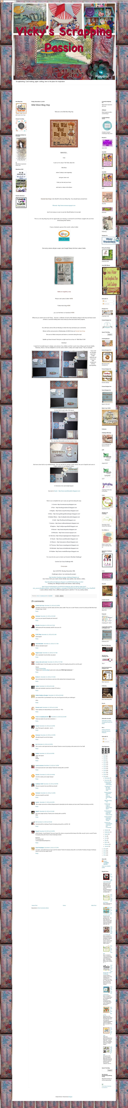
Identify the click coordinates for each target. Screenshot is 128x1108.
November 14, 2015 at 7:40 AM (48, 677)
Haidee (37, 686)
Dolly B (37, 811)
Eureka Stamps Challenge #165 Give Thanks (108, 818)
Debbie (37, 753)
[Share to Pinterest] (63, 596)
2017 (104, 772)
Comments (106, 304)
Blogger (70, 1096)
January (107, 846)
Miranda (38, 625)
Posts (105, 301)
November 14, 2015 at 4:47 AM (47, 625)
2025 (104, 756)
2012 (104, 853)
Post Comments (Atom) (43, 908)
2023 (104, 760)
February (107, 844)
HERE (71, 298)
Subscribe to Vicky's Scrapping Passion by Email (107, 722)
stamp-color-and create (41, 662)
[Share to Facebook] (61, 596)
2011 (104, 855)
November (107, 780)
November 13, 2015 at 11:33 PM (52, 605)
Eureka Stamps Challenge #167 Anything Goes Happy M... (108, 795)
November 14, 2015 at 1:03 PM (48, 735)
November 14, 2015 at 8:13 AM (47, 686)
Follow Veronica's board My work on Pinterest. (106, 731)
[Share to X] (59, 596)
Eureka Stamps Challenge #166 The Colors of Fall (108, 812)
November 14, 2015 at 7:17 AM (51, 643)
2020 (104, 766)
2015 (104, 776)
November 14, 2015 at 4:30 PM (45, 744)
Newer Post (34, 905)
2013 (104, 851)
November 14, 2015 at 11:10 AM (50, 707)
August (106, 834)
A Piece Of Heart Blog (41, 668)
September (107, 832)
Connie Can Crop (46, 199)
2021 (104, 764)
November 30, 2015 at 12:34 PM (47, 831)
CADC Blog (38, 634)
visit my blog (46, 670)
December (107, 778)
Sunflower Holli (39, 784)
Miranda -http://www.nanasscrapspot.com (64, 205)
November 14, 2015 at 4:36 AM (48, 616)
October (107, 830)
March (106, 842)
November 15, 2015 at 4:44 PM (47, 774)
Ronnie (37, 726)
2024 (104, 758)
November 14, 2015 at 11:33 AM (58, 716)
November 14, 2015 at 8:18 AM (56, 695)
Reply (37, 611)
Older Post (93, 905)
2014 (104, 848)
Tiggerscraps (39, 652)
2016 (104, 774)
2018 (104, 770)
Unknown (38, 616)
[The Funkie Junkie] (110, 425)
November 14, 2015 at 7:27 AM (50, 652)
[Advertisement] (64, 892)
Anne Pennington (40, 847)
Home (64, 905)
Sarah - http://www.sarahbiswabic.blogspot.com (67, 491)
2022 (104, 762)
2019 (104, 768)
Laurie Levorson (40, 765)
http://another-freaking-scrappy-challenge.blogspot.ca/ (64, 577)
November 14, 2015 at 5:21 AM (49, 634)
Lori (36, 744)
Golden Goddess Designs (42, 695)
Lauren (37, 802)
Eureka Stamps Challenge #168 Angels (108, 783)
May (106, 840)
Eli (36, 822)
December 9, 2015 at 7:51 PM (51, 847)
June (106, 838)
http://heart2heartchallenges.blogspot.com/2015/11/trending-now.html (64, 582)
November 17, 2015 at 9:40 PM (47, 802)
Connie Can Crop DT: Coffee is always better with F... (108, 806)
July (106, 836)
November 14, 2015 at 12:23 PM (47, 726)
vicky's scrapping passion (42, 716)
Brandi (37, 831)
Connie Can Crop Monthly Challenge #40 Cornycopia (108, 825)
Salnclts (38, 774)
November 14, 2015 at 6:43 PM (47, 753)
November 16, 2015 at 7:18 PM (48, 793)
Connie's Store (73, 441)
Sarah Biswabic (39, 643)
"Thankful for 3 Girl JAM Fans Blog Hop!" (107, 788)
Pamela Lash (39, 707)
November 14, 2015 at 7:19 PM (51, 765)
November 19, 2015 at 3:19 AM (47, 811)
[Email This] (56, 596)
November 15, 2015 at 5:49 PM (50, 784)
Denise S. (38, 677)
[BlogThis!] (58, 596)
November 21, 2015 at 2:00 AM (44, 822)
